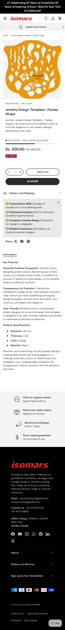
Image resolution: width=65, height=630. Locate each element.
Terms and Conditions (37, 613)
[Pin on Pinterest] (28, 241)
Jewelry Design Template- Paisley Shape (27, 35)
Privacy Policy (17, 613)
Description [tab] (10, 254)
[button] (59, 18)
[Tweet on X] (15, 241)
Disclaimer (16, 620)
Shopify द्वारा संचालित (32, 605)
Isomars (21, 605)
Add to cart (43, 172)
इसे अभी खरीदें (32, 181)
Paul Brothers (12, 103)
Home (5, 35)
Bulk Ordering (30, 620)
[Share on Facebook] (22, 241)
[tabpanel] (32, 316)
